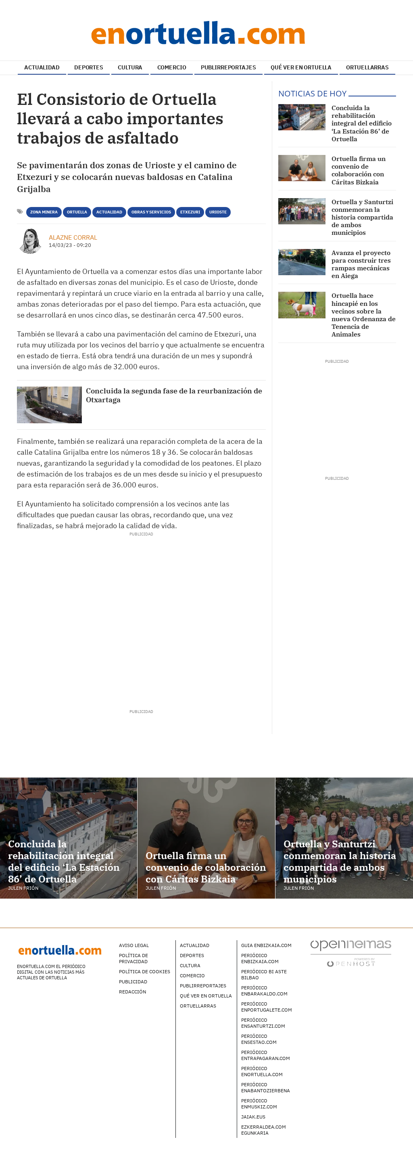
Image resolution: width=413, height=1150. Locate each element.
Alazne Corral (73, 237)
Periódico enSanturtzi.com (263, 1023)
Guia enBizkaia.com (266, 945)
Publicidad (133, 982)
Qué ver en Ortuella (206, 996)
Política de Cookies (144, 971)
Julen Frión (23, 888)
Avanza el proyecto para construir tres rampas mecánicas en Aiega (361, 264)
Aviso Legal (134, 945)
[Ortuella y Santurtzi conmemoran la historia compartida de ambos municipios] (301, 211)
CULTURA (130, 67)
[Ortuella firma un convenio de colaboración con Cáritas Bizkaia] (301, 168)
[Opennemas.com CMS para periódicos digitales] (351, 953)
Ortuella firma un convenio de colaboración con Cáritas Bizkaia (359, 170)
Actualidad (109, 212)
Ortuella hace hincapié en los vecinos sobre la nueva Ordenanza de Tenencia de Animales (364, 314)
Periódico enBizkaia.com (260, 958)
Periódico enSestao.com (259, 1039)
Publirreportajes (203, 986)
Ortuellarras (198, 1006)
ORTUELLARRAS (367, 67)
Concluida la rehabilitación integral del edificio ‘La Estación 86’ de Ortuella (362, 123)
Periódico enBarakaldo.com (264, 991)
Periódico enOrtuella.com (262, 1071)
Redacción (132, 992)
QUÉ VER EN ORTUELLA (301, 67)
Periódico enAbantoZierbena (265, 1087)
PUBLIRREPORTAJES (228, 67)
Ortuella (77, 212)
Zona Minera (44, 212)
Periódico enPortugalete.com (266, 1007)
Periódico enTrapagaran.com (265, 1055)
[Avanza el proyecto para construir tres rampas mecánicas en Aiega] (301, 262)
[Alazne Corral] (30, 241)
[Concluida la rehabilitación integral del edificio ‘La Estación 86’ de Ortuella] (301, 117)
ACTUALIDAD (42, 67)
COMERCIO (171, 67)
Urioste (218, 212)
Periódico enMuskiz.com (259, 1104)
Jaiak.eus (253, 1117)
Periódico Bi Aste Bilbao (264, 974)
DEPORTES (88, 67)
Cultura (190, 965)
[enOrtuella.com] (206, 32)
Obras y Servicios (151, 212)
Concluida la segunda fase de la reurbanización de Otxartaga (174, 395)
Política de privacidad (133, 958)
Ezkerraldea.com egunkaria (263, 1130)
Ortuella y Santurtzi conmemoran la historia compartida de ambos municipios (362, 217)
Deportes (192, 955)
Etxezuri (190, 212)
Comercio (192, 975)
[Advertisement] (141, 617)
